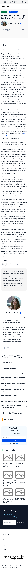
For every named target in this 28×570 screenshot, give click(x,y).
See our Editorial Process (8, 356)
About (4, 543)
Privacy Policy (4, 567)
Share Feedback (20, 356)
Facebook (5, 553)
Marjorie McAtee (14, 23)
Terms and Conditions (13, 567)
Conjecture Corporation (16, 565)
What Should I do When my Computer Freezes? (19, 465)
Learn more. (23, 2)
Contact (5, 545)
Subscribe (14, 440)
